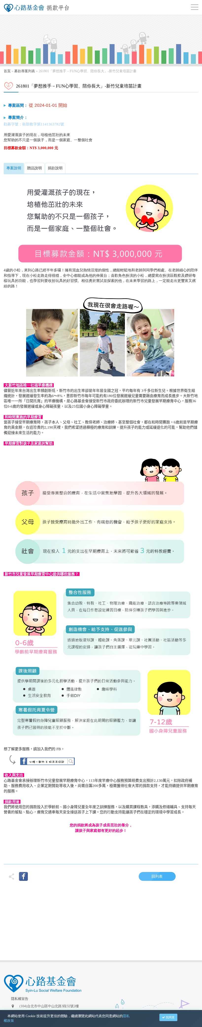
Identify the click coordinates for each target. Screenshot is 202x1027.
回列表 (157, 876)
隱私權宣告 (19, 999)
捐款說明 (55, 168)
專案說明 (13, 168)
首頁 (7, 71)
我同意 (170, 1017)
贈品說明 (34, 168)
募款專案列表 (24, 71)
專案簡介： (18, 117)
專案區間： (18, 105)
